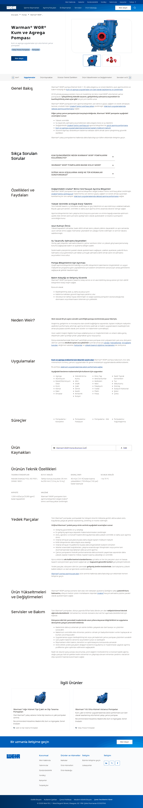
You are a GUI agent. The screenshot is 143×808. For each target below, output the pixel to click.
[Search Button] (134, 8)
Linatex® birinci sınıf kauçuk (78, 125)
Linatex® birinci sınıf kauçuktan (82, 106)
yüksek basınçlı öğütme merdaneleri (100, 345)
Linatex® (100, 593)
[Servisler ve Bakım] (124, 75)
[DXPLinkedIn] (106, 763)
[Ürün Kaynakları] (46, 75)
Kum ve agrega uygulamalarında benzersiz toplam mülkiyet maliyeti (83, 128)
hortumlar (78, 345)
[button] (135, 2)
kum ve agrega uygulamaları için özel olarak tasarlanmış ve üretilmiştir (94, 89)
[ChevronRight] (130, 77)
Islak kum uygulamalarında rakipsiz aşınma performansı (96, 196)
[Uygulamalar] (29, 75)
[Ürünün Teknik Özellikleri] (67, 75)
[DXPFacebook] (117, 763)
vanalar (107, 343)
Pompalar (35, 50)
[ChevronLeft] (13, 77)
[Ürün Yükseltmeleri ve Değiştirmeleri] (97, 75)
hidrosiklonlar (115, 343)
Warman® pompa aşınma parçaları (65, 573)
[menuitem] (70, 2)
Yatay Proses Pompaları (21, 50)
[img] (92, 61)
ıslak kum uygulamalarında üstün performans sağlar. (82, 367)
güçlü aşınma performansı (117, 125)
